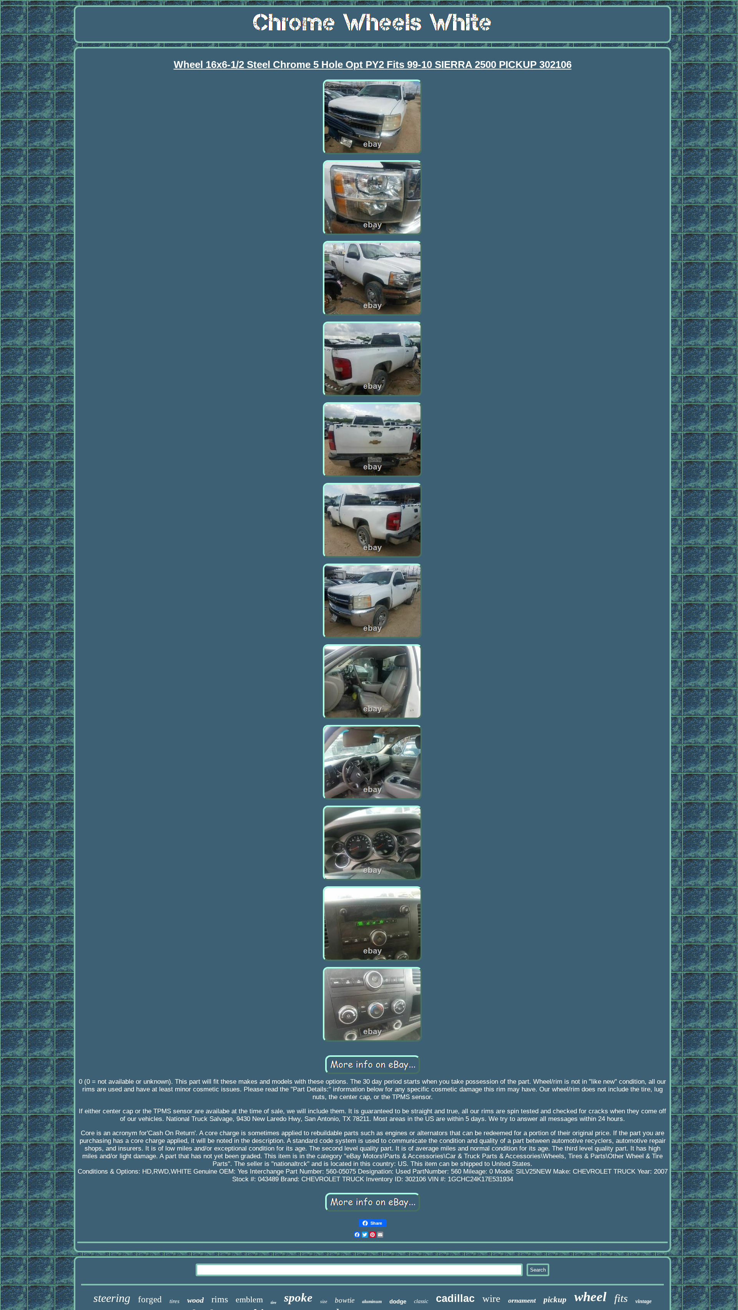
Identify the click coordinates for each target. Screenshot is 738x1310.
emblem (249, 1299)
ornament (522, 1300)
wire (491, 1298)
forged (150, 1299)
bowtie (344, 1300)
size (323, 1301)
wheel (590, 1296)
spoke (298, 1297)
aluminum (372, 1301)
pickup (555, 1299)
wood (195, 1300)
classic (421, 1301)
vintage (643, 1301)
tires (175, 1301)
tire (273, 1302)
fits (621, 1298)
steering (111, 1298)
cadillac (455, 1298)
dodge (397, 1301)
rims (219, 1299)
